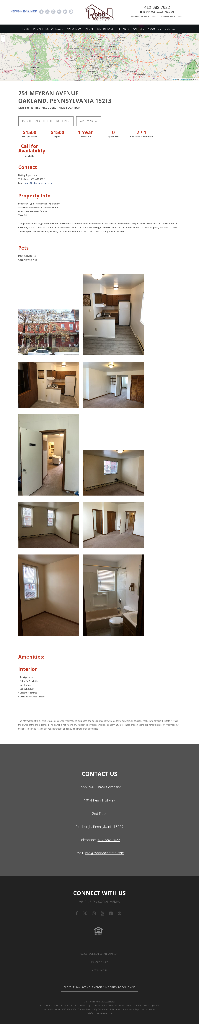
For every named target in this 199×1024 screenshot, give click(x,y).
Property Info (34, 195)
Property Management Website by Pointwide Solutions (99, 987)
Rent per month (29, 136)
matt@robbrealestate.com (39, 183)
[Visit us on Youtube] (59, 11)
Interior (27, 669)
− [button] (3, 39)
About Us (154, 28)
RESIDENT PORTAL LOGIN (143, 17)
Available (29, 156)
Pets (23, 248)
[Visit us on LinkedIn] (65, 11)
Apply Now (74, 28)
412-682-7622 (157, 7)
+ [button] (3, 36)
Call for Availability (29, 148)
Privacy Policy (99, 962)
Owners (138, 28)
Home (26, 28)
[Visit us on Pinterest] (71, 11)
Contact (171, 28)
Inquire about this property (46, 121)
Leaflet (174, 79)
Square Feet (113, 136)
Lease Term (85, 136)
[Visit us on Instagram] (53, 11)
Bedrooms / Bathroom (141, 136)
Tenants (123, 28)
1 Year (85, 132)
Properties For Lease (48, 28)
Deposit (57, 136)
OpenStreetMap (185, 79)
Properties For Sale (99, 28)
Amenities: (31, 656)
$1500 (29, 132)
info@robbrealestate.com (104, 853)
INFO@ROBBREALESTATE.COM (158, 12)
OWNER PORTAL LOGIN (170, 17)
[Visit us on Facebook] (41, 11)
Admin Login (99, 970)
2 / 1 (141, 132)
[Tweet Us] (47, 11)
